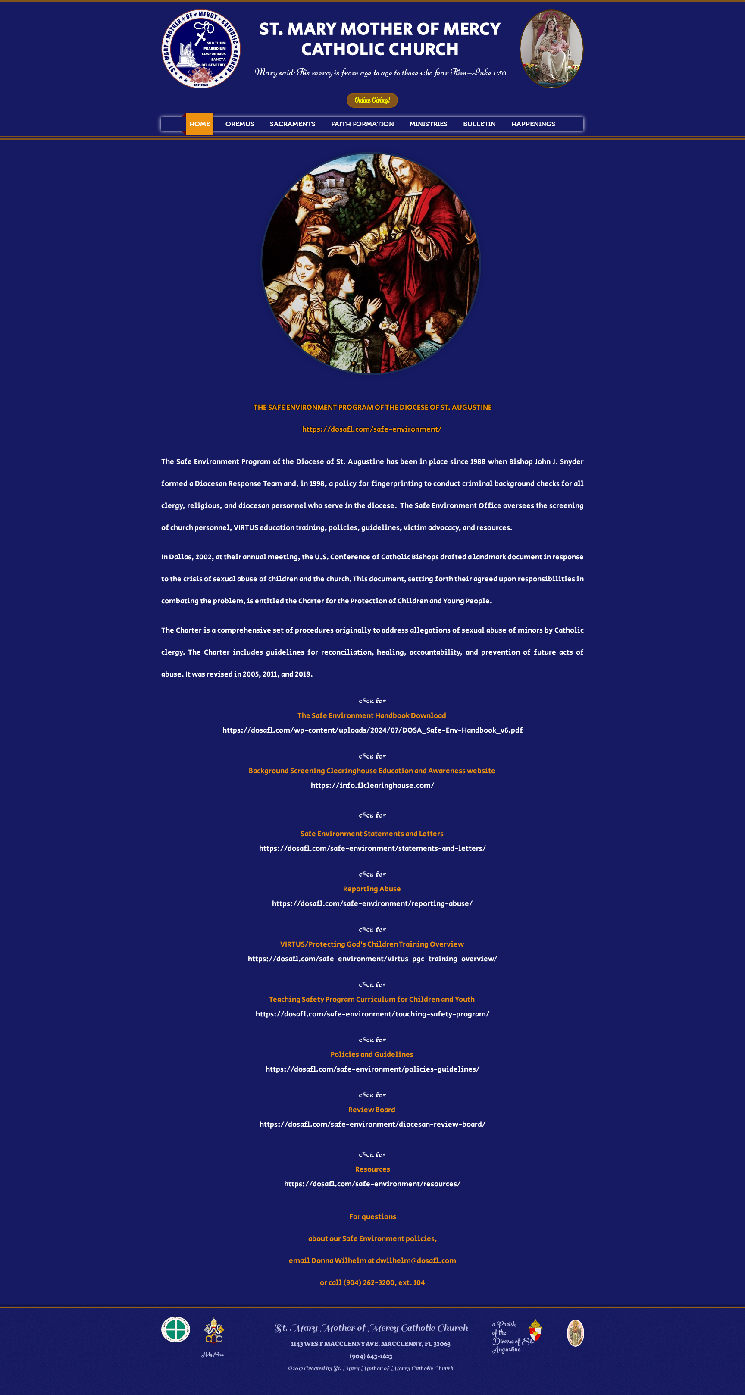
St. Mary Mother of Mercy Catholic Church (371, 1328)
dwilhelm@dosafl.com (416, 1261)
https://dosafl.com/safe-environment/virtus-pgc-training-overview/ (373, 959)
